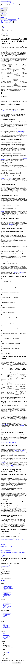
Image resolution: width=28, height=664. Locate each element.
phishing (11, 224)
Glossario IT (5, 625)
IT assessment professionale (18, 272)
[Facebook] (1, 581)
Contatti (2, 17)
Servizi (5, 8)
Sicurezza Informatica (7, 587)
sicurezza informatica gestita (19, 450)
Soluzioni (2, 10)
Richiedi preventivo (5, 566)
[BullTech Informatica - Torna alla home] (5, 6)
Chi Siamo (5, 633)
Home (2, 8)
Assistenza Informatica (7, 586)
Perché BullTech (4, 13)
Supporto (4, 22)
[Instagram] (3, 581)
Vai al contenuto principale (6, 1)
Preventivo (8, 22)
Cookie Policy (9, 662)
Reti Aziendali (6, 589)
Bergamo (5, 615)
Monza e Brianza (6, 614)
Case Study (5, 626)
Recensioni (5, 637)
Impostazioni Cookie (17, 662)
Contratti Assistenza (7, 592)
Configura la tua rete (7, 628)
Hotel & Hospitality (7, 606)
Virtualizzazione (6, 595)
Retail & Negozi (6, 607)
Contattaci (16, 465)
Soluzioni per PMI (7, 601)
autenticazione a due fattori (6, 178)
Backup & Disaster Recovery (9, 590)
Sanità (4, 605)
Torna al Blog (5, 33)
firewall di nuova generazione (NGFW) (9, 110)
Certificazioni (6, 635)
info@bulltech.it (8, 652)
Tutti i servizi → (6, 596)
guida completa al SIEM (8, 465)
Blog (4, 27)
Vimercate (5, 618)
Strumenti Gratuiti (6, 627)
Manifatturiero (6, 604)
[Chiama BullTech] (16, 19)
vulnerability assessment (13, 454)
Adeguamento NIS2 (7, 594)
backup (2, 211)
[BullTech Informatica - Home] (5, 574)
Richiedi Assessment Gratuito (7, 539)
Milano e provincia (7, 613)
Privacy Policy (4, 662)
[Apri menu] (13, 22)
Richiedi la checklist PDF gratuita (8, 442)
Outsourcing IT (6, 593)
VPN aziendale (21, 131)
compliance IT (22, 425)
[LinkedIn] (4, 581)
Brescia (4, 616)
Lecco (4, 617)
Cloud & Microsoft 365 (8, 588)
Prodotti (2, 12)
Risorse (2, 15)
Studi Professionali (7, 603)
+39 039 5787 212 (19, 539)
